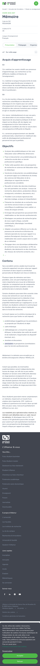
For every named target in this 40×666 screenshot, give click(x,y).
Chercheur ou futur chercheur (13, 475)
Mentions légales (7, 608)
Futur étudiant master (10, 461)
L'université (6, 517)
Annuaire (5, 560)
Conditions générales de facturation (13, 616)
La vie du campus (8, 531)
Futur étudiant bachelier (11, 456)
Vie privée (20, 608)
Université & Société (9, 540)
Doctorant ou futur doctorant (12, 466)
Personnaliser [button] (7, 651)
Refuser (20, 661)
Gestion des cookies (8, 612)
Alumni (5, 489)
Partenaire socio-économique (13, 484)
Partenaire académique (10, 479)
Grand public (7, 507)
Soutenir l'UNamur (9, 545)
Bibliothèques (7, 578)
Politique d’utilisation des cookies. (14, 646)
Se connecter (7, 583)
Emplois (5, 574)
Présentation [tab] (9, 45)
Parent (4, 498)
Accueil (4, 9)
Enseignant (6, 493)
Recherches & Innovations (11, 536)
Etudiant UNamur (8, 470)
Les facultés (6, 522)
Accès (4, 569)
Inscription (6, 555)
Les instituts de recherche (11, 526)
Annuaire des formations (16, 9)
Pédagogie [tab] (22, 45)
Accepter (20, 656)
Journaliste (6, 502)
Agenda (5, 564)
